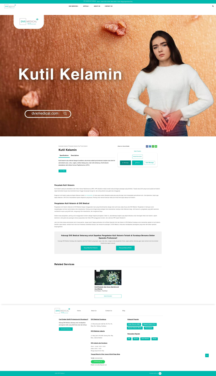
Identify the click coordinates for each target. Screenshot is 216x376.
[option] (108, 75)
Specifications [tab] (64, 155)
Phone (138, 162)
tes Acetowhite (89, 195)
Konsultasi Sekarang (66, 329)
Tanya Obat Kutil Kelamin (91, 248)
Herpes (155, 338)
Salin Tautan (137, 151)
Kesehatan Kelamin (63, 146)
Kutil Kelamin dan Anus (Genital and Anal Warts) (107, 288)
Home (79, 310)
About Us (97, 6)
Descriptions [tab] (75, 155)
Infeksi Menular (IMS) (134, 324)
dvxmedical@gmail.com (100, 365)
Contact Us (108, 6)
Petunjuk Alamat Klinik (125, 248)
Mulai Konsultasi (137, 156)
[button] (213, 6)
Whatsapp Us (98, 361)
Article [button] (85, 6)
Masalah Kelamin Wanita (134, 327)
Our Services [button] (73, 6)
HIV (129, 338)
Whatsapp (126, 162)
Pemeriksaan (148, 327)
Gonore (136, 338)
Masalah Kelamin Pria (74, 146)
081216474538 (98, 358)
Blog (123, 310)
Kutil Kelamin (84, 146)
